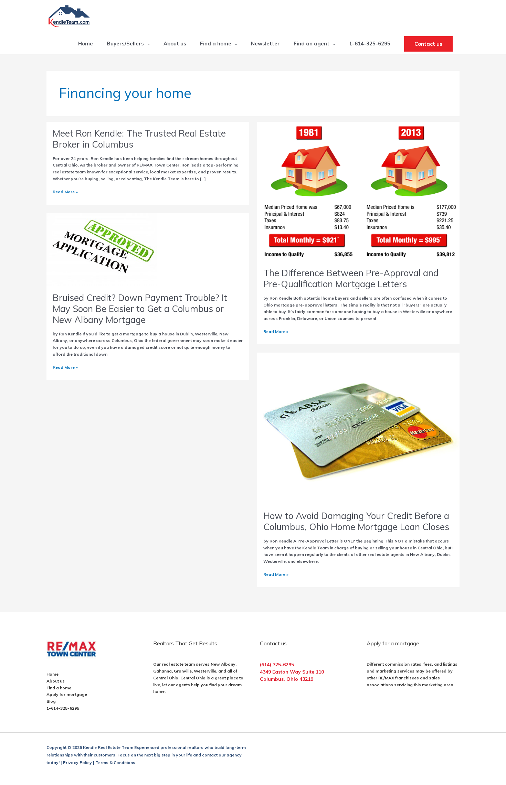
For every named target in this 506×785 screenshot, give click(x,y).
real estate (172, 664)
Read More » (65, 192)
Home (52, 674)
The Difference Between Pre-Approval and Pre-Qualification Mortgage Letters (351, 278)
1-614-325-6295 (62, 708)
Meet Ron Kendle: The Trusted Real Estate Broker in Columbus (139, 139)
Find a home (58, 687)
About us (55, 681)
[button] (428, 44)
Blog (51, 701)
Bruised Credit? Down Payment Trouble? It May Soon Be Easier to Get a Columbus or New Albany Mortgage (140, 308)
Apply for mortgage (66, 694)
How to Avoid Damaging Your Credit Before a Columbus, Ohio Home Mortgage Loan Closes (356, 521)
